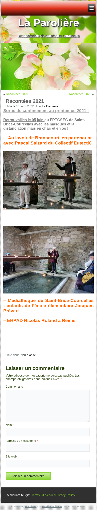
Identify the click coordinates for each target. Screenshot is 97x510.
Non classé (28, 355)
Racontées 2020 (17, 94)
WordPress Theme (52, 506)
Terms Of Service (43, 495)
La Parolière (48, 23)
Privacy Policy (65, 495)
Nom (10, 425)
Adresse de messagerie (22, 440)
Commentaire (14, 386)
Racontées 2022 (80, 94)
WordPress (30, 506)
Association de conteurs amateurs (48, 36)
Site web (11, 456)
